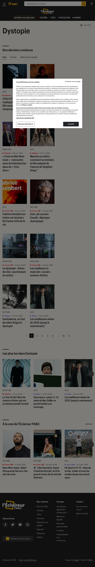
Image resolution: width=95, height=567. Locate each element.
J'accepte (71, 124)
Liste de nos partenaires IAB (25, 118)
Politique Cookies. (26, 105)
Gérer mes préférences (25, 124)
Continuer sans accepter (73, 81)
